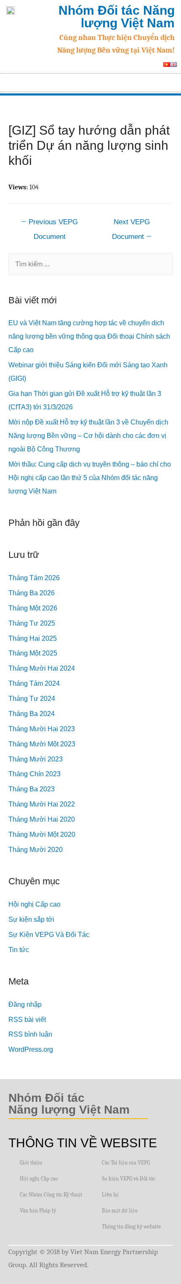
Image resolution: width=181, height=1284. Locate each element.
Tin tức (18, 949)
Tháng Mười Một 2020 (41, 834)
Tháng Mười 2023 (35, 759)
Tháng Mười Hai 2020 (41, 819)
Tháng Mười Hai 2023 (41, 728)
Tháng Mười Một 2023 (41, 744)
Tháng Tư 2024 (31, 698)
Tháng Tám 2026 (34, 577)
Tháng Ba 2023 (31, 789)
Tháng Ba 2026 (31, 593)
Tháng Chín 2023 (34, 773)
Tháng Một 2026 (32, 608)
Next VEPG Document (132, 224)
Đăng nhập (25, 1004)
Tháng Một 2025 (32, 653)
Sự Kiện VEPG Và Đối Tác (48, 934)
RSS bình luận (30, 1034)
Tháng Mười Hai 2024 (41, 668)
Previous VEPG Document (49, 224)
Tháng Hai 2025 (32, 638)
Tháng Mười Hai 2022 (41, 804)
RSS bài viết (27, 1019)
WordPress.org (30, 1049)
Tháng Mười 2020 (35, 849)
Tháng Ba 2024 (31, 713)
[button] (171, 81)
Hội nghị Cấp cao (34, 904)
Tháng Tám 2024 (34, 683)
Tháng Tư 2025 (31, 623)
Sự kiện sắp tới (31, 919)
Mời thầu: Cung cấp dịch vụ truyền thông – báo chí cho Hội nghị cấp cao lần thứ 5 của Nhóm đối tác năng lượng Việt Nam (89, 478)
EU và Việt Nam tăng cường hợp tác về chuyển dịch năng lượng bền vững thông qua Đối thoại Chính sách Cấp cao (89, 336)
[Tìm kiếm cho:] (90, 264)
